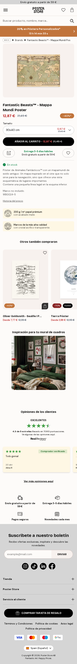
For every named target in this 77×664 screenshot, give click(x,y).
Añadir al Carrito (38, 141)
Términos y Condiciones (18, 623)
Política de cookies (46, 623)
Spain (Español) (39, 648)
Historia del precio (13, 200)
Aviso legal (67, 623)
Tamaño (7, 123)
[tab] (63, 10)
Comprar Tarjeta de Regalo (41, 613)
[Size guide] (9, 153)
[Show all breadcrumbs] (7, 40)
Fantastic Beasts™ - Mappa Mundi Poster (48, 40)
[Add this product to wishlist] (68, 153)
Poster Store (46, 655)
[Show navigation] (5, 10)
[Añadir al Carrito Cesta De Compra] (45, 306)
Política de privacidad (38, 628)
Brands (19, 40)
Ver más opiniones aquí (38, 481)
